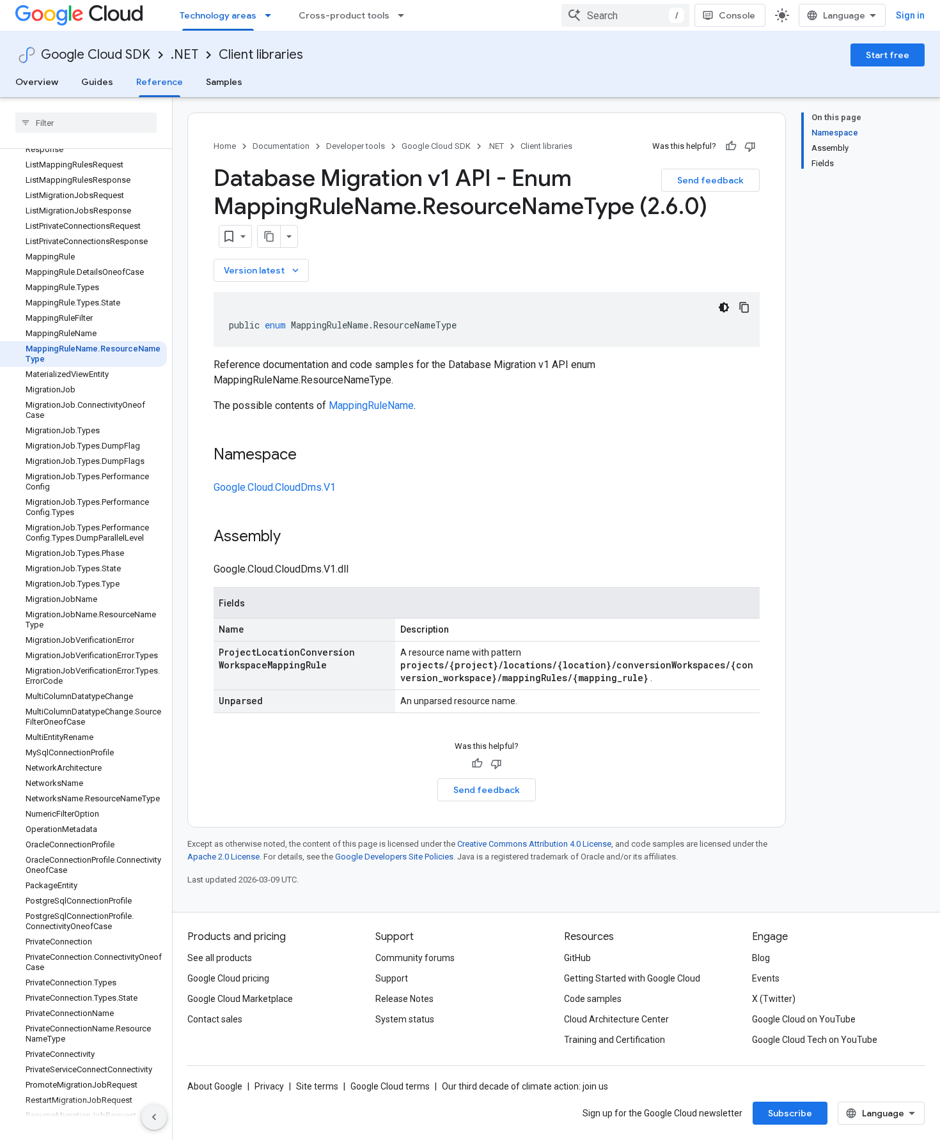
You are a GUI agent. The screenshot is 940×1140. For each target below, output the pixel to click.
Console (737, 15)
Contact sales (214, 1019)
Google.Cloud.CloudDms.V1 (275, 487)
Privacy (269, 1086)
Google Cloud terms (390, 1086)
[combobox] (625, 15)
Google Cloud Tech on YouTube (814, 1040)
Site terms (317, 1086)
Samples (224, 82)
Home (225, 146)
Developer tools (355, 146)
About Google (214, 1086)
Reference (159, 82)
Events (765, 978)
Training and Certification (614, 1040)
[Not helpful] (750, 146)
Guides (97, 82)
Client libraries (261, 55)
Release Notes (404, 999)
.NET (184, 55)
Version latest (262, 270)
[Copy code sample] (744, 307)
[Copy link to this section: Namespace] (309, 455)
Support (391, 978)
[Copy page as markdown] (269, 236)
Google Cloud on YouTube (804, 1019)
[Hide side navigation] (154, 1117)
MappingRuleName (371, 405)
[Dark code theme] (724, 307)
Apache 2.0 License (223, 856)
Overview (36, 82)
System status (404, 1019)
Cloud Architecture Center (616, 1019)
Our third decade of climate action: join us (525, 1086)
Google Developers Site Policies (394, 856)
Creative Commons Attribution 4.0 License (534, 844)
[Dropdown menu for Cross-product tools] (404, 15)
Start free (887, 55)
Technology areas (218, 15)
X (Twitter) (773, 999)
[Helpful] (730, 146)
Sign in (910, 15)
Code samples (593, 999)
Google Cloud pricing (228, 978)
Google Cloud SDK (95, 55)
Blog (761, 958)
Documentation (281, 146)
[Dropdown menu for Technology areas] (271, 15)
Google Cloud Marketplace (240, 999)
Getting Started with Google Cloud (632, 978)
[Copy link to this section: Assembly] (293, 537)
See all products (219, 958)
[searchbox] (86, 122)
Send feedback (710, 180)
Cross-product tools (344, 15)
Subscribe (790, 1113)
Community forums (415, 958)
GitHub (577, 958)
